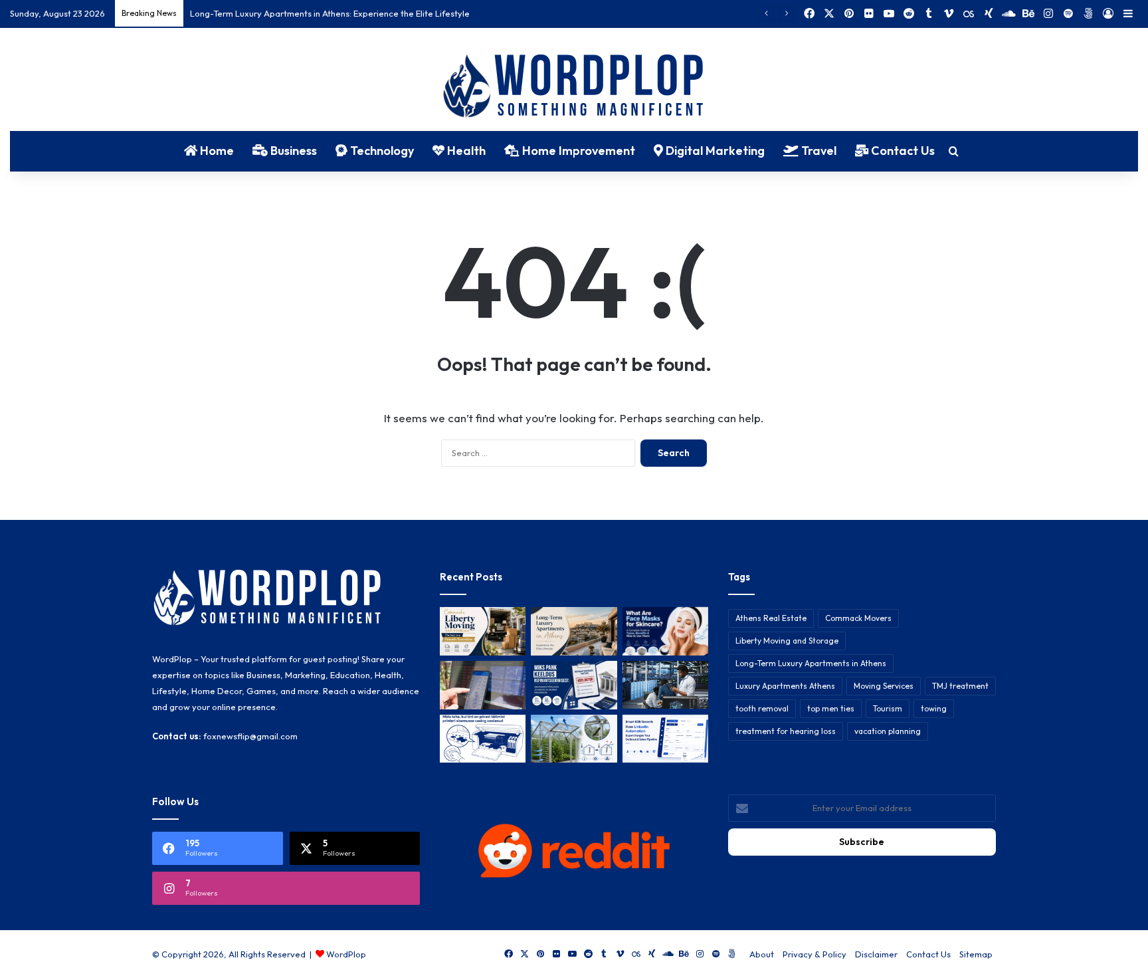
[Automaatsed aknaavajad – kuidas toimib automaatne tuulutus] (574, 739)
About (761, 954)
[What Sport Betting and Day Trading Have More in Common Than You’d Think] (483, 685)
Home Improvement (577, 150)
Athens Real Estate (771, 618)
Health (465, 150)
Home (215, 150)
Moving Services (883, 686)
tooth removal (762, 708)
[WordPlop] (574, 87)
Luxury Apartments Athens (785, 686)
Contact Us (901, 150)
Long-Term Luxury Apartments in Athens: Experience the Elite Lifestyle (330, 13)
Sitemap (976, 954)
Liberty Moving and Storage (786, 641)
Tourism (887, 708)
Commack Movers (858, 618)
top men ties (830, 708)
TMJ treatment (960, 686)
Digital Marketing (714, 150)
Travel (817, 150)
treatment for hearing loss (785, 731)
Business (292, 150)
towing (934, 708)
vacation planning (887, 731)
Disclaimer (876, 954)
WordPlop (346, 954)
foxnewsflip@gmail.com (250, 736)
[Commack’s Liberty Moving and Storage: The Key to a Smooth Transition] (483, 631)
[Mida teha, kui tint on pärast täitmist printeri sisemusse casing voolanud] (483, 739)
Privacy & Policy (814, 954)
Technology (380, 150)
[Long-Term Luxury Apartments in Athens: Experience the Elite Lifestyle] (574, 631)
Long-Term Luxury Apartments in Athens (810, 663)
